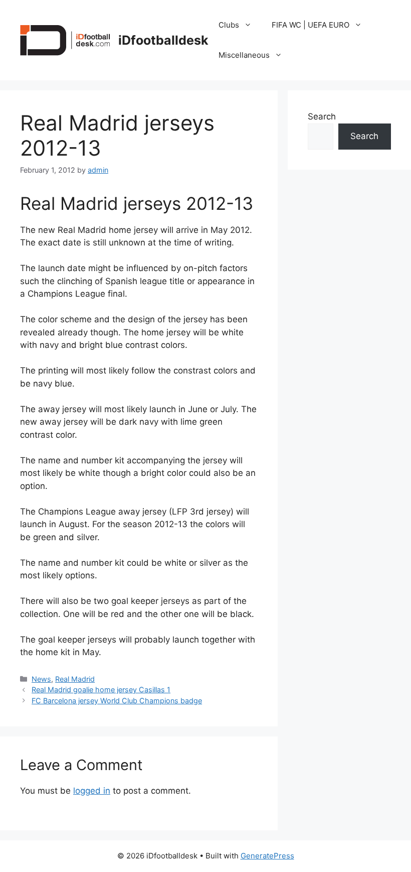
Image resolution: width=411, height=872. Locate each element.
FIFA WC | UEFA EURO (310, 25)
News (41, 679)
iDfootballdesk (163, 40)
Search (322, 116)
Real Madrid (75, 679)
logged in (91, 791)
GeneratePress (267, 855)
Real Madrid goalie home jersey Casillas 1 (101, 689)
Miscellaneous (244, 55)
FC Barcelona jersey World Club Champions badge (117, 700)
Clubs (229, 25)
